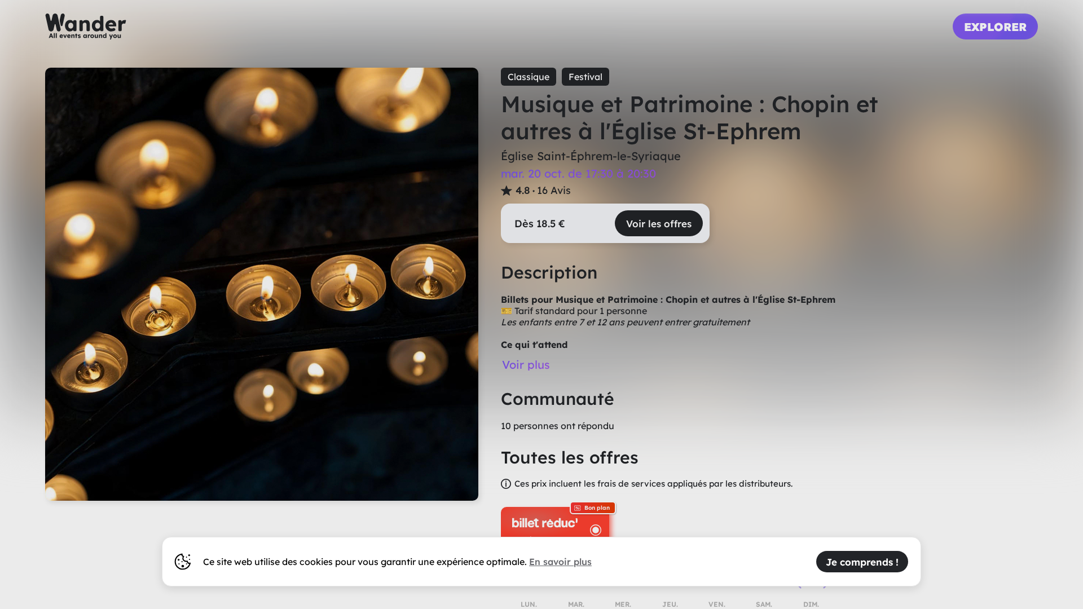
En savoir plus (560, 561)
